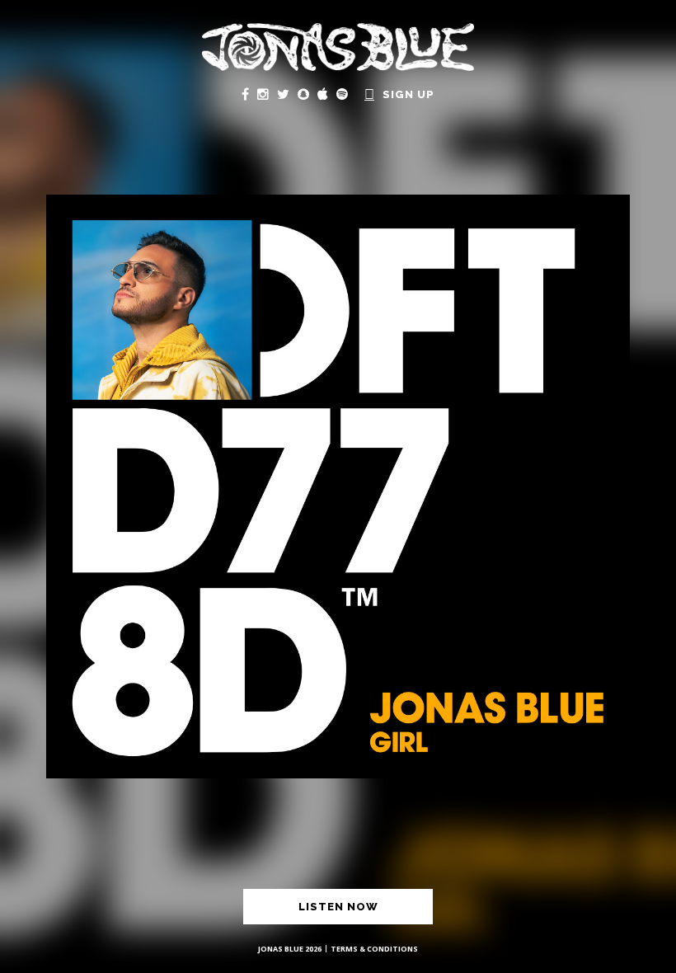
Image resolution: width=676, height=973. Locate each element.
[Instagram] (263, 94)
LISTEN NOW (338, 906)
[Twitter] (283, 94)
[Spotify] (342, 94)
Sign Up (408, 94)
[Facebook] (245, 94)
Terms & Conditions (374, 948)
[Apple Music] (322, 94)
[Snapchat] (303, 94)
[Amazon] (369, 94)
